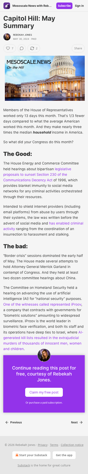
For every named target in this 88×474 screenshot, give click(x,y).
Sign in (79, 6)
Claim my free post (44, 392)
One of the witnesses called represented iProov (42, 304)
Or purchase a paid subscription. (44, 402)
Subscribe (64, 6)
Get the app (64, 455)
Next (74, 422)
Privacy (42, 445)
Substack (24, 465)
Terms (54, 445)
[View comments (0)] (22, 48)
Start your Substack (33, 455)
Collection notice (72, 445)
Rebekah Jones (22, 34)
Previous (16, 422)
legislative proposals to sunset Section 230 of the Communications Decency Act (37, 174)
